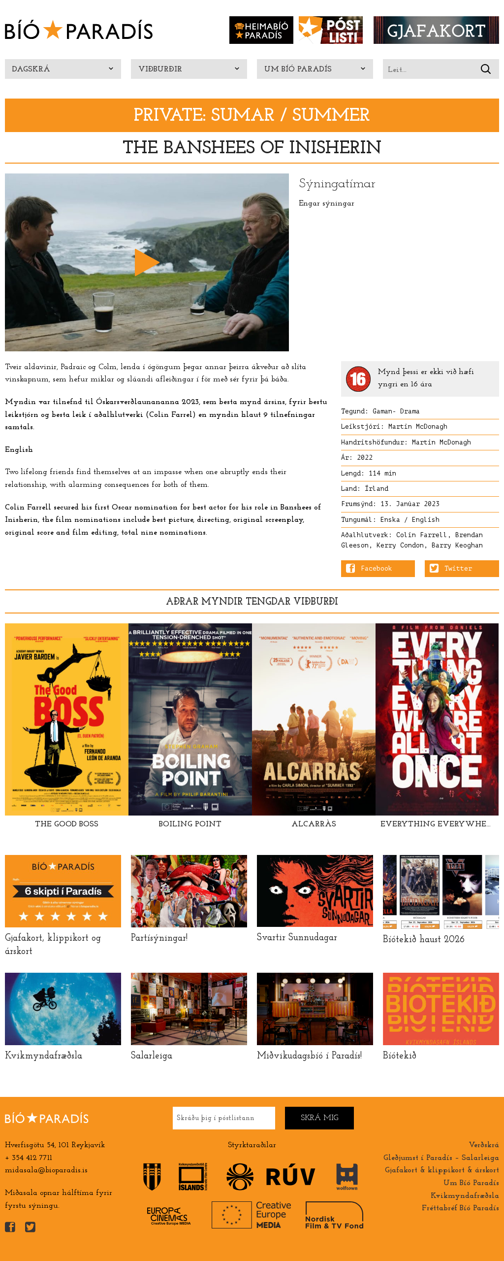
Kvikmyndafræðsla (465, 1196)
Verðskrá (484, 1145)
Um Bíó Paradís (298, 69)
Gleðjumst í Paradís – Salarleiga (441, 1158)
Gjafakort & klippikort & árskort (442, 1170)
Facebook (376, 568)
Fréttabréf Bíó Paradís (460, 1208)
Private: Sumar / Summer (252, 116)
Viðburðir (160, 69)
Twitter (458, 568)
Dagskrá (31, 69)
